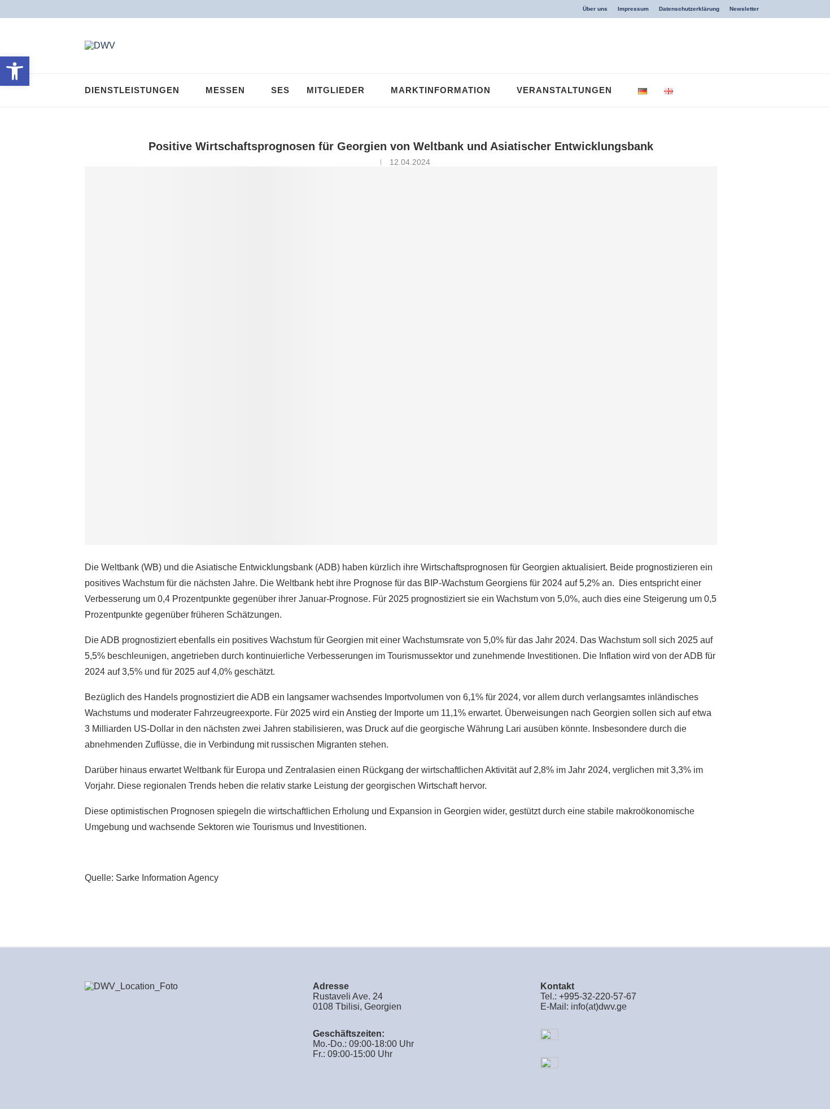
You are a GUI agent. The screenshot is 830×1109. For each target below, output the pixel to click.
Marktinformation (441, 90)
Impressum (633, 9)
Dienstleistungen (132, 90)
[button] (14, 71)
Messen (225, 90)
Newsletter (744, 9)
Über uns (595, 9)
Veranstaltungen (564, 90)
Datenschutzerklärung (689, 9)
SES (280, 90)
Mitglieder (336, 90)
